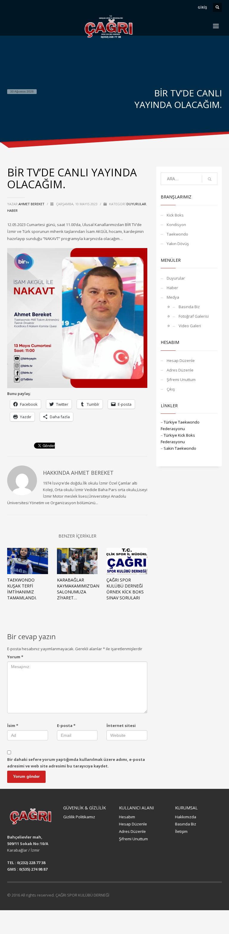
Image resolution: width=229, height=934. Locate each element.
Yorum (15, 656)
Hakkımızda (185, 816)
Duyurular (136, 204)
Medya (173, 297)
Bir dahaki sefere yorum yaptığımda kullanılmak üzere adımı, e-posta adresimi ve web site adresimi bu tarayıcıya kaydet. (76, 763)
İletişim (181, 831)
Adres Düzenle (180, 370)
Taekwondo (177, 234)
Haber (12, 210)
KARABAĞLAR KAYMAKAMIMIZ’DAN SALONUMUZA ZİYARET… (78, 589)
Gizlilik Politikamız (79, 816)
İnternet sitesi (121, 725)
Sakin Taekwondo (180, 448)
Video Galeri (190, 325)
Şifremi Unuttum (181, 379)
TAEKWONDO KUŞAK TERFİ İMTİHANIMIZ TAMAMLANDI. (22, 589)
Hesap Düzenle (181, 360)
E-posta (66, 725)
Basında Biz (189, 306)
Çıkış (171, 389)
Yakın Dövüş (178, 243)
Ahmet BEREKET (31, 204)
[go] (209, 179)
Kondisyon (176, 224)
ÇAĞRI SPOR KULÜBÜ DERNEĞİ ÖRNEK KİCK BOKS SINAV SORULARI (125, 589)
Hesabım (127, 816)
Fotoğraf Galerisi (194, 316)
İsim (12, 725)
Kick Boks (175, 215)
